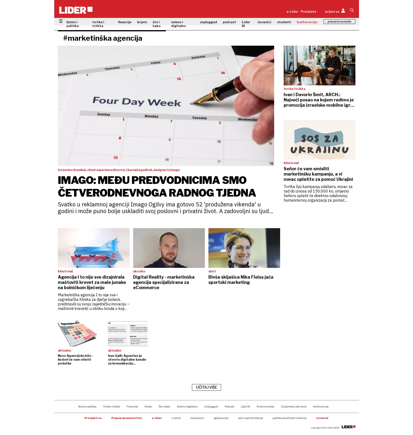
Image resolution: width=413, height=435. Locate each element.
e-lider (157, 418)
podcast (229, 22)
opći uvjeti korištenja (250, 418)
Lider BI (246, 24)
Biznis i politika (87, 406)
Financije (132, 406)
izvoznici (264, 22)
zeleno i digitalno (178, 24)
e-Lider (292, 11)
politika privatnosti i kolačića (290, 418)
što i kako (156, 24)
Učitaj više (206, 387)
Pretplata (308, 11)
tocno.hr (322, 418)
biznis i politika (72, 24)
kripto (142, 22)
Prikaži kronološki (339, 21)
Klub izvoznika (265, 406)
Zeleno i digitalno (187, 406)
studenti (284, 22)
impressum (197, 418)
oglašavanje (221, 418)
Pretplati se (93, 418)
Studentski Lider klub (293, 406)
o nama (176, 418)
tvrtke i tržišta (98, 24)
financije (124, 22)
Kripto (148, 406)
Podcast (229, 406)
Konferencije (321, 406)
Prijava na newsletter (126, 418)
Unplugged (211, 406)
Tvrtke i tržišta (111, 406)
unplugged (208, 22)
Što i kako (164, 406)
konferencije (307, 22)
